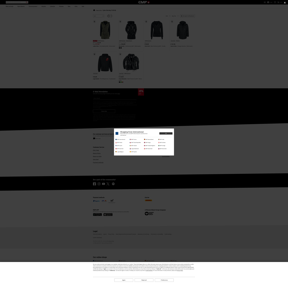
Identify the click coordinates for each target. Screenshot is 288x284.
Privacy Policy (180, 270)
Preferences (164, 280)
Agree (123, 280)
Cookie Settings (149, 270)
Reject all (144, 280)
